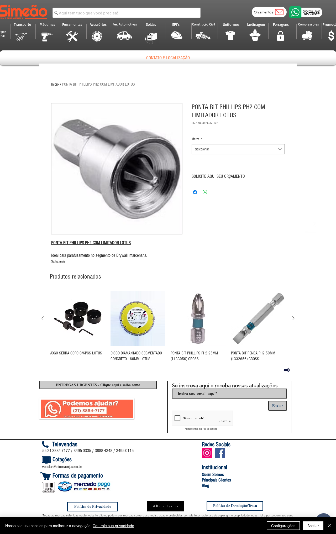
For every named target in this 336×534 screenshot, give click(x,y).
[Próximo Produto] (293, 318)
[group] (168, 326)
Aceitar (313, 525)
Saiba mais (58, 261)
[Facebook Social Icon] (220, 453)
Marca (197, 139)
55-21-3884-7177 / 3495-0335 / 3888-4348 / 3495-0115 (88, 450)
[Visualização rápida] (77, 318)
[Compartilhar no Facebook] (195, 192)
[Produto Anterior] (42, 318)
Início (55, 84)
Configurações (283, 525)
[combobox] (238, 149)
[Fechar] (330, 525)
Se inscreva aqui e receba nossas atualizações (225, 385)
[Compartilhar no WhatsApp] (205, 192)
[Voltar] (287, 370)
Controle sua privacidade (113, 525)
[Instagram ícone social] (207, 453)
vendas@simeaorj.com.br (62, 466)
